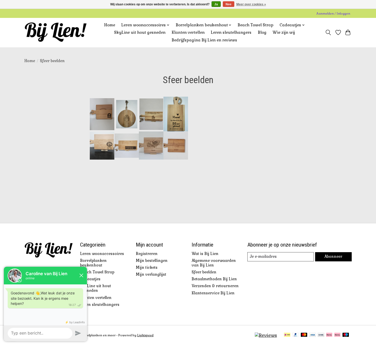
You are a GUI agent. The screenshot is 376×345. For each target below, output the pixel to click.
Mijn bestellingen (152, 260)
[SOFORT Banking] (329, 335)
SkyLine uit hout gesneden (139, 32)
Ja (216, 4)
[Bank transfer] (321, 335)
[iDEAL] (287, 335)
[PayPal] (295, 335)
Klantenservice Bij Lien (213, 293)
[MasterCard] (304, 335)
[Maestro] (345, 335)
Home (109, 25)
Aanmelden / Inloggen (333, 14)
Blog (262, 32)
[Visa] (312, 335)
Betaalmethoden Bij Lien (214, 279)
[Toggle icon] (328, 32)
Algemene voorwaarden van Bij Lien (214, 263)
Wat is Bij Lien (205, 253)
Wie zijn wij (284, 32)
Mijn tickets (147, 267)
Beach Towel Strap (255, 25)
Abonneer (333, 256)
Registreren (147, 253)
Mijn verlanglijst (151, 274)
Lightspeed (145, 335)
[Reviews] (266, 335)
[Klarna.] (337, 335)
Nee (228, 4)
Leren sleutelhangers (231, 32)
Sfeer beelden (204, 272)
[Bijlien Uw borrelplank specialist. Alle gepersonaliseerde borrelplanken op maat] (55, 32)
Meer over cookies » (251, 4)
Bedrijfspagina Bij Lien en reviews (204, 40)
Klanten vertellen (188, 32)
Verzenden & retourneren (215, 286)
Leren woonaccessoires (102, 253)
